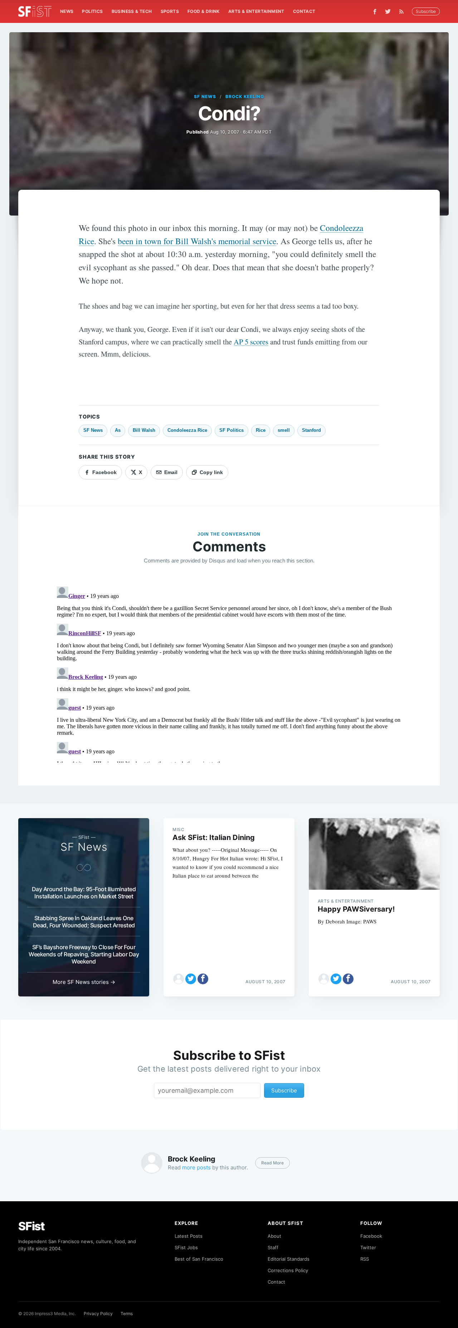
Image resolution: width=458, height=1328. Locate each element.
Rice (260, 430)
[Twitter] (388, 11)
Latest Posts (189, 1236)
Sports (170, 11)
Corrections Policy (288, 1270)
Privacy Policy (98, 1313)
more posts (196, 1167)
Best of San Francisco (199, 1259)
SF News (205, 96)
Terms (127, 1313)
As (118, 430)
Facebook (371, 1236)
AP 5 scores (251, 342)
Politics (92, 11)
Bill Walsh (144, 430)
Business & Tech (132, 11)
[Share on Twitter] (191, 979)
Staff (273, 1247)
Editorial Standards (289, 1259)
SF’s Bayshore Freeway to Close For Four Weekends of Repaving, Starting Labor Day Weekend (84, 954)
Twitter (368, 1247)
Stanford (311, 430)
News (67, 11)
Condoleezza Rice (187, 430)
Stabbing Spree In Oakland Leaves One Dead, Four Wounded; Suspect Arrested (84, 921)
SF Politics (231, 430)
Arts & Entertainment (256, 11)
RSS (364, 1259)
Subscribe (426, 11)
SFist (31, 1226)
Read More (272, 1162)
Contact (304, 11)
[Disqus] (229, 673)
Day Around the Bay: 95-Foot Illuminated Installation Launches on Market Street (84, 892)
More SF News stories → (84, 982)
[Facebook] (375, 11)
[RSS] (403, 11)
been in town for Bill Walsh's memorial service (197, 241)
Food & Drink (203, 11)
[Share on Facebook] (203, 979)
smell (284, 430)
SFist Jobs (186, 1247)
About (274, 1236)
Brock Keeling (244, 96)
